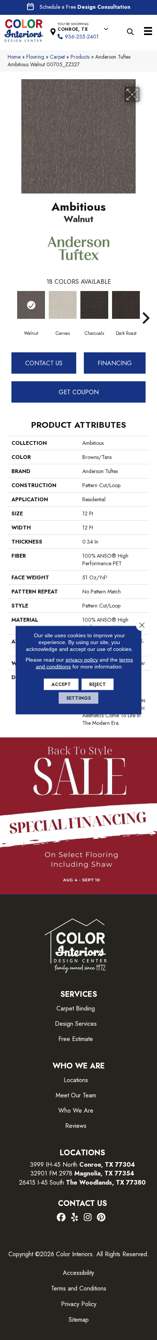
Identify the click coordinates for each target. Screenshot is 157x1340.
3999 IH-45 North (53, 1164)
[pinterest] (101, 1218)
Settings (78, 698)
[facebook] (61, 1218)
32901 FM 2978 (82, 1173)
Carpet (57, 57)
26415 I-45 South (82, 1182)
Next (145, 306)
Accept (61, 684)
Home (14, 57)
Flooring (35, 57)
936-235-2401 (82, 36)
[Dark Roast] (126, 305)
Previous (11, 306)
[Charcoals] (94, 305)
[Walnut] (31, 305)
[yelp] (74, 1218)
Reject (97, 684)
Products (80, 57)
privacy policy (82, 660)
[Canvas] (62, 305)
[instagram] (87, 1218)
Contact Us (43, 363)
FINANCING (115, 363)
